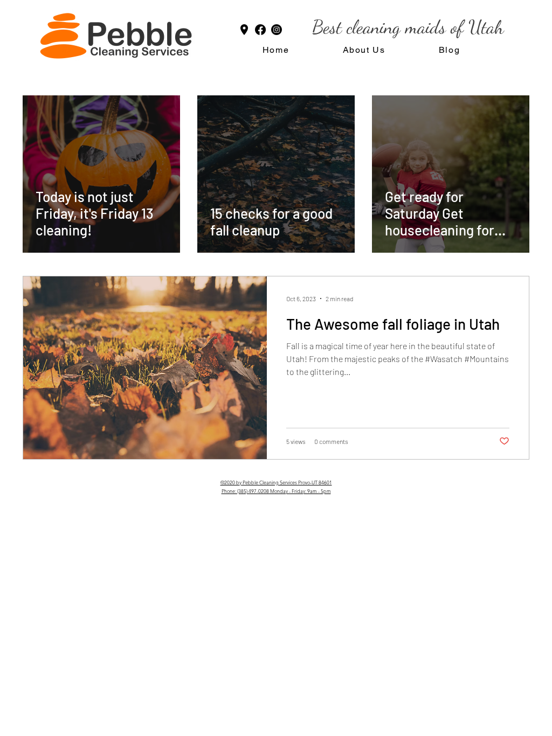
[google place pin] (244, 29)
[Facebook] (260, 29)
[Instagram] (276, 29)
